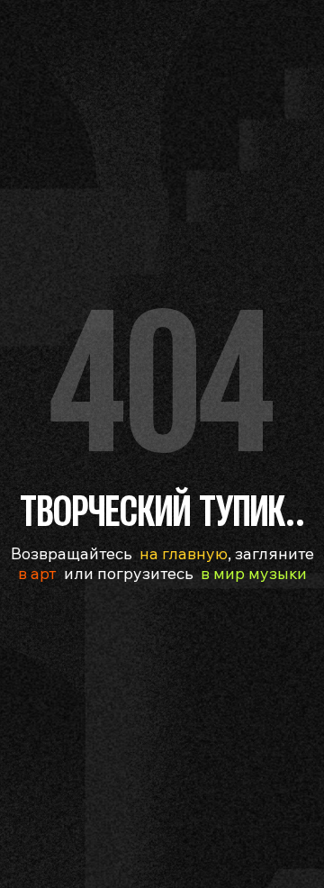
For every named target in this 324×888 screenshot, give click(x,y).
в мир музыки (254, 573)
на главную (184, 553)
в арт (37, 573)
